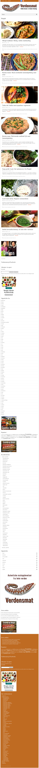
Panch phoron (5, 509)
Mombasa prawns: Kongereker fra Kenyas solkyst (10, 618)
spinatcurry (24, 176)
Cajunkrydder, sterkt (6, 472)
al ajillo (2, 434)
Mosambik (3, 367)
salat (15, 437)
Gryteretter (7, 76)
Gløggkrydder (5, 711)
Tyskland (2, 404)
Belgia (2, 309)
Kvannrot (4, 492)
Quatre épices (5, 522)
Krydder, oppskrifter (5, 456)
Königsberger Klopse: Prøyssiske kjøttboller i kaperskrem (11, 617)
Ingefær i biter (5, 484)
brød (14, 434)
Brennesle (4, 701)
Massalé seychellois (6, 498)
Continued (21, 46)
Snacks (9, 200)
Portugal (2, 375)
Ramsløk (4, 523)
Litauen (2, 362)
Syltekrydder (5, 537)
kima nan (13, 146)
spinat (21, 176)
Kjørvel (4, 489)
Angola (2, 305)
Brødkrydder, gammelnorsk (7, 466)
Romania (2, 379)
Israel (2, 348)
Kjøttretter (10, 76)
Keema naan (10, 146)
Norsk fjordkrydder (6, 508)
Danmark (2, 320)
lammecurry (8, 176)
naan (19, 146)
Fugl (6, 42)
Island (2, 347)
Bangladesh (3, 308)
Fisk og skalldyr (4, 556)
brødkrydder (17, 434)
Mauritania (3, 364)
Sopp (3, 565)
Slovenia (2, 387)
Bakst (3, 553)
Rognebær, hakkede (6, 525)
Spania (2, 389)
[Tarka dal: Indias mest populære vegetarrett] (19, 94)
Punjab (23, 146)
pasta (7, 437)
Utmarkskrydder (5, 758)
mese (33, 435)
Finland (2, 331)
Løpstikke (4, 497)
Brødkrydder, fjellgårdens (7, 464)
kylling (22, 435)
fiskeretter (23, 434)
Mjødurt (4, 503)
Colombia (2, 317)
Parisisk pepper (5, 514)
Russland (2, 381)
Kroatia (2, 359)
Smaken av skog (5, 536)
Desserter (7, 200)
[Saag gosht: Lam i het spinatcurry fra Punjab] (19, 158)
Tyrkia (2, 403)
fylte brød (4, 146)
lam (25, 435)
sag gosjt (20, 176)
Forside (3, 0)
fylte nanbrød (6, 146)
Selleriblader (5, 534)
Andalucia (4, 434)
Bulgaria (2, 314)
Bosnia (2, 311)
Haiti (2, 337)
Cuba (2, 319)
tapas (35, 437)
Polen (2, 373)
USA (2, 409)
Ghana (2, 336)
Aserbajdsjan (3, 306)
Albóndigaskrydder (6, 458)
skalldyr (21, 437)
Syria (2, 393)
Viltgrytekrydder (5, 545)
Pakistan (21, 146)
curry (3, 176)
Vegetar (7, 107)
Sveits (2, 392)
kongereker (19, 650)
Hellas (2, 339)
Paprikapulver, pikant (6, 512)
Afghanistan (3, 300)
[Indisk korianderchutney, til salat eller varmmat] (19, 218)
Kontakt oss (4, 695)
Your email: (3, 269)
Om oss (6, 0)
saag (14, 176)
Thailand (2, 398)
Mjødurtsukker (5, 731)
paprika (5, 437)
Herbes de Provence (6, 483)
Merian (4, 500)
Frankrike (2, 333)
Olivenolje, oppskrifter (5, 547)
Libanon (2, 361)
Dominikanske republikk (5, 322)
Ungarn (2, 407)
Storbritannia (3, 390)
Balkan (10, 434)
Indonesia (2, 342)
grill (37, 434)
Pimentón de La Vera (6, 517)
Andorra (2, 303)
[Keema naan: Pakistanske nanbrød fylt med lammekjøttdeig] (19, 125)
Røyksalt (4, 748)
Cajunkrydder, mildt (6, 470)
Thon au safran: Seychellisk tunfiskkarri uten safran (10, 615)
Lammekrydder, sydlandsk (7, 494)
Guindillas (4, 481)
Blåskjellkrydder (5, 699)
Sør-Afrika (2, 395)
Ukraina (2, 406)
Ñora (3, 506)
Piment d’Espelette (6, 738)
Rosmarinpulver (5, 528)
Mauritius (2, 365)
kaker (11, 435)
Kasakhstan (3, 351)
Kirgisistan (3, 356)
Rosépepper (5, 526)
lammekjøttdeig (16, 146)
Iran (6, 650)
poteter (12, 437)
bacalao (7, 434)
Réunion (2, 378)
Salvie (4, 531)
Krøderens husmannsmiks (7, 721)
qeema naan (25, 146)
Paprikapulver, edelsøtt (6, 511)
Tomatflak (4, 540)
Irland (2, 345)
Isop (3, 486)
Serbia (2, 384)
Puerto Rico (3, 376)
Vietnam (2, 412)
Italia (2, 350)
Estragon (4, 475)
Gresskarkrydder (5, 480)
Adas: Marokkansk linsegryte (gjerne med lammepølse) (11, 612)
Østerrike (13, 438)
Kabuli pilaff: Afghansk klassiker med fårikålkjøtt (9, 614)
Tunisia (2, 401)
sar (16, 437)
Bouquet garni (5, 461)
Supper (3, 567)
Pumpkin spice (5, 741)
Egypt (2, 325)
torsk (2, 438)
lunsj (30, 650)
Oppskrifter (4, 763)
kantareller (13, 650)
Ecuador (2, 323)
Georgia (2, 334)
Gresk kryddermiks (6, 478)
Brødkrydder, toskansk (6, 469)
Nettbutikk (9, 0)
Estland (2, 328)
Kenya (2, 353)
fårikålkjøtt (35, 434)
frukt (32, 434)
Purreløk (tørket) (5, 520)
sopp (24, 437)
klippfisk (17, 650)
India (4, 176)
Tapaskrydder (5, 539)
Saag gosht (16, 176)
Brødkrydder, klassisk (6, 467)
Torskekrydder (5, 542)
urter (9, 438)
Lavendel (4, 495)
